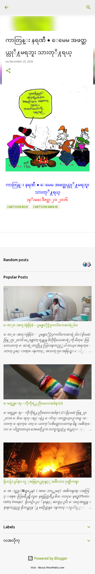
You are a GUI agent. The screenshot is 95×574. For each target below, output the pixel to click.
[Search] (88, 7)
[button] (8, 71)
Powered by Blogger (50, 558)
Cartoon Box (17, 206)
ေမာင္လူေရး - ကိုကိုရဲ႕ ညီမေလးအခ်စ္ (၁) (33, 403)
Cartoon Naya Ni (45, 206)
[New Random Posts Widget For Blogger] (87, 265)
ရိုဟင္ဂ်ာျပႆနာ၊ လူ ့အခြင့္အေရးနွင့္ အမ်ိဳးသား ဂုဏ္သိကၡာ (41, 481)
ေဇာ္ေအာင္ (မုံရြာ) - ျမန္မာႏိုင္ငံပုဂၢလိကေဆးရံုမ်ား (40, 325)
